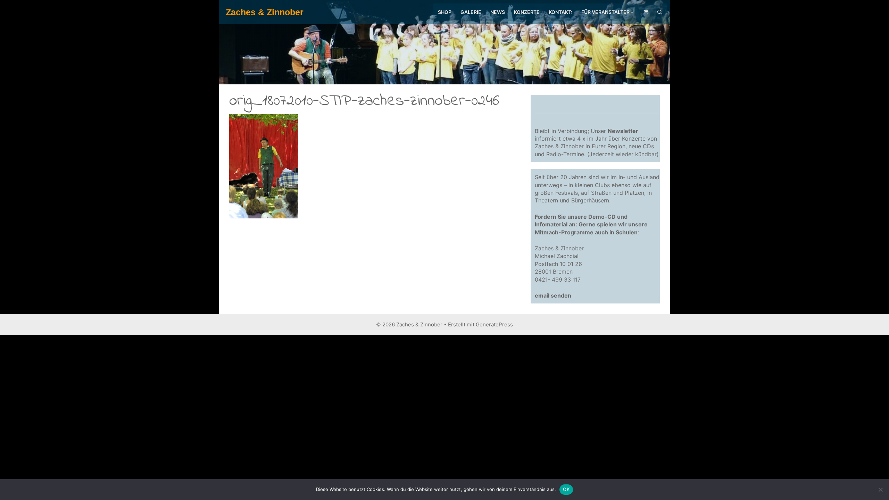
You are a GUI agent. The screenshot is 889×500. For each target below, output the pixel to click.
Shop (444, 12)
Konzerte (527, 12)
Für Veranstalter (605, 12)
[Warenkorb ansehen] (646, 12)
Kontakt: (560, 12)
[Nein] (880, 489)
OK (566, 489)
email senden (553, 295)
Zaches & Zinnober (265, 12)
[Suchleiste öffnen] (660, 12)
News (497, 12)
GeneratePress (494, 324)
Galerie (470, 12)
